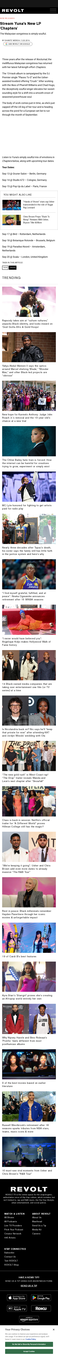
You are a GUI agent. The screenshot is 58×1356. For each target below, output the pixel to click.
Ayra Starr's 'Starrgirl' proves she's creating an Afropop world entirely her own (27, 997)
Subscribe (9, 1252)
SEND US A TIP (29, 1285)
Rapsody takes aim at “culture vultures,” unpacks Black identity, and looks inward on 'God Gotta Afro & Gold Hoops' (27, 323)
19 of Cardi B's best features (19, 956)
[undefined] (11, 205)
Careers (36, 1233)
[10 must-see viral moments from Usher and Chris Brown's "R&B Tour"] (29, 1152)
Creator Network (12, 1233)
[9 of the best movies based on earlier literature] (29, 1064)
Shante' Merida (12, 40)
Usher (12, 267)
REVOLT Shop (11, 1264)
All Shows (9, 1217)
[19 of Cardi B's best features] (29, 938)
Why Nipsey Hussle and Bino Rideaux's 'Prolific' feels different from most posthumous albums (24, 1041)
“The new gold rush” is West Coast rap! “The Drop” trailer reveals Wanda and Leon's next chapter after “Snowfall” (25, 778)
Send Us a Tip (39, 1225)
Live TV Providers (13, 1225)
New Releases (7, 18)
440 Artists (10, 1237)
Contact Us (10, 1256)
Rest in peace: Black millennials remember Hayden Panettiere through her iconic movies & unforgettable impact (26, 914)
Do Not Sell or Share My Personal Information (29, 1344)
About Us (37, 1217)
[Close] (54, 1330)
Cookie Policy (30, 1339)
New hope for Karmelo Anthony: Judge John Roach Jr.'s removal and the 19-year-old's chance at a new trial (27, 417)
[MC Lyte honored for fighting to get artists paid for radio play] (29, 487)
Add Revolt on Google (19, 44)
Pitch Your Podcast (13, 1229)
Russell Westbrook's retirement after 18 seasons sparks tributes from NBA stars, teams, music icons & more (25, 1128)
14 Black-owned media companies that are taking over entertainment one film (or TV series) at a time (27, 687)
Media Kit (37, 1229)
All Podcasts (10, 1221)
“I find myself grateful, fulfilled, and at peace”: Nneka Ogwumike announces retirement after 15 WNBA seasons (24, 596)
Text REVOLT (11, 1260)
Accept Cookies (29, 1351)
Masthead (37, 1221)
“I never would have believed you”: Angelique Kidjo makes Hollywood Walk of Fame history (26, 641)
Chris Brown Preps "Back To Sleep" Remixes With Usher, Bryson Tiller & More (36, 219)
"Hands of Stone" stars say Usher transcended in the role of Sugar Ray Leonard (38, 204)
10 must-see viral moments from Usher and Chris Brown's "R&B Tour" (27, 1172)
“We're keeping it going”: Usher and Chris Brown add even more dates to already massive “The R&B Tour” (26, 869)
